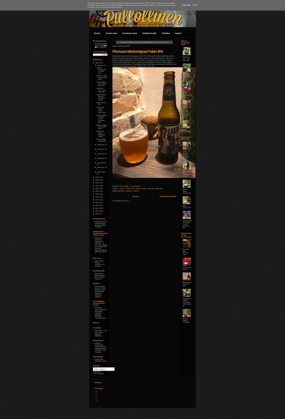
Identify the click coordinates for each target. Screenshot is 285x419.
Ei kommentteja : (135, 186)
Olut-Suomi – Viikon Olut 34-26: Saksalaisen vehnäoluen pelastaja (100, 311)
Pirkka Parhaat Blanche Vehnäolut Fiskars (101, 97)
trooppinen (129, 191)
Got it (195, 5)
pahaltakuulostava (118, 191)
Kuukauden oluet (129, 33)
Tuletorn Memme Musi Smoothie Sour (102, 70)
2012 (97, 214)
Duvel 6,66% (99, 359)
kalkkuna (138, 188)
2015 (97, 205)
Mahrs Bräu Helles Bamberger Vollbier (101, 133)
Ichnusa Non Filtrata (187, 268)
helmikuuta (101, 167)
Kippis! (178, 33)
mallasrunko (159, 188)
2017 (97, 200)
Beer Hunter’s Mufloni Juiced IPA (99, 275)
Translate (100, 373)
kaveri (144, 188)
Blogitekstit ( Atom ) (122, 201)
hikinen (122, 188)
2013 (97, 211)
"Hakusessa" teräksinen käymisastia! (99, 239)
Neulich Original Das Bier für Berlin (102, 126)
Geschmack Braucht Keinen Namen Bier (101, 109)
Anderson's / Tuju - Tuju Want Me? (101, 90)
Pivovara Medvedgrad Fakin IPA (137, 51)
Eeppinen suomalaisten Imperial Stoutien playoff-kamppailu (100, 345)
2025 (97, 177)
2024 (97, 180)
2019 (97, 194)
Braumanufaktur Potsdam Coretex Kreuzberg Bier (102, 118)
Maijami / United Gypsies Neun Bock (102, 77)
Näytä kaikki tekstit (161, 42)
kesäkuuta (100, 149)
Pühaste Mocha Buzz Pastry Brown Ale (102, 83)
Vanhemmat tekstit (167, 196)
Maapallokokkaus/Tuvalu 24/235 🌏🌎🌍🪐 (101, 45)
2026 (97, 63)
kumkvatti (151, 188)
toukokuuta (101, 154)
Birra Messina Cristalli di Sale (187, 284)
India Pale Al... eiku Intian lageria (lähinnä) (101, 332)
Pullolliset (166, 33)
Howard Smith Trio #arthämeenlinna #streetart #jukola (101, 223)
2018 (97, 197)
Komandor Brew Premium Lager (186, 251)
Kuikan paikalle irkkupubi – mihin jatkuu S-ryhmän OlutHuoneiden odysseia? (100, 290)
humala (128, 188)
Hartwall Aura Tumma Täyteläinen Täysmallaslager (187, 302)
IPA (133, 188)
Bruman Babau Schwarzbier (101, 140)
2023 (97, 183)
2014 (97, 208)
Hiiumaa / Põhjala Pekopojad (186, 320)
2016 (97, 202)
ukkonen (136, 191)
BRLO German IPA (187, 130)
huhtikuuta (100, 158)
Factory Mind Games (99, 262)
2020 (97, 191)
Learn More (186, 5)
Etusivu (97, 33)
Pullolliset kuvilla (149, 33)
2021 (97, 188)
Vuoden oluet (111, 33)
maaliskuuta (101, 163)
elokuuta (100, 65)
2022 (97, 186)
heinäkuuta (101, 144)
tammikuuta (101, 172)
